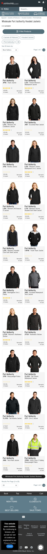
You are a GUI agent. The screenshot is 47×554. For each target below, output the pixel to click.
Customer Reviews (43, 526)
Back (6, 494)
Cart (41, 494)
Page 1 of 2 (38, 485)
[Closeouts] (35, 500)
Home (29, 494)
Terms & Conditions (29, 534)
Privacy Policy (10, 543)
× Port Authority (8, 42)
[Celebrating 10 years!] (8, 14)
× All (17, 42)
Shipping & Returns (26, 526)
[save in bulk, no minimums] (23, 14)
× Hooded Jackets (27, 37)
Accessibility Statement (41, 534)
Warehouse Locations (34, 526)
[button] (32, 1)
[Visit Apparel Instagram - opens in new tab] (21, 547)
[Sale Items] (35, 509)
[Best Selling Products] (11, 509)
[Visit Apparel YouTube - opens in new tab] (26, 547)
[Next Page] (43, 49)
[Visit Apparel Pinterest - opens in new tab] (31, 547)
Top (17, 494)
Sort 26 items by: (7, 46)
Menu (6, 8)
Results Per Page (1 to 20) (10, 481)
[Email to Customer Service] (23, 516)
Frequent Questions (19, 526)
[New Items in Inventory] (11, 500)
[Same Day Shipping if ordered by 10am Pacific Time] (39, 14)
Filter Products (25, 31)
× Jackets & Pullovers (10, 37)
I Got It (9, 546)
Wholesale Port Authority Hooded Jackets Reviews (23, 476)
